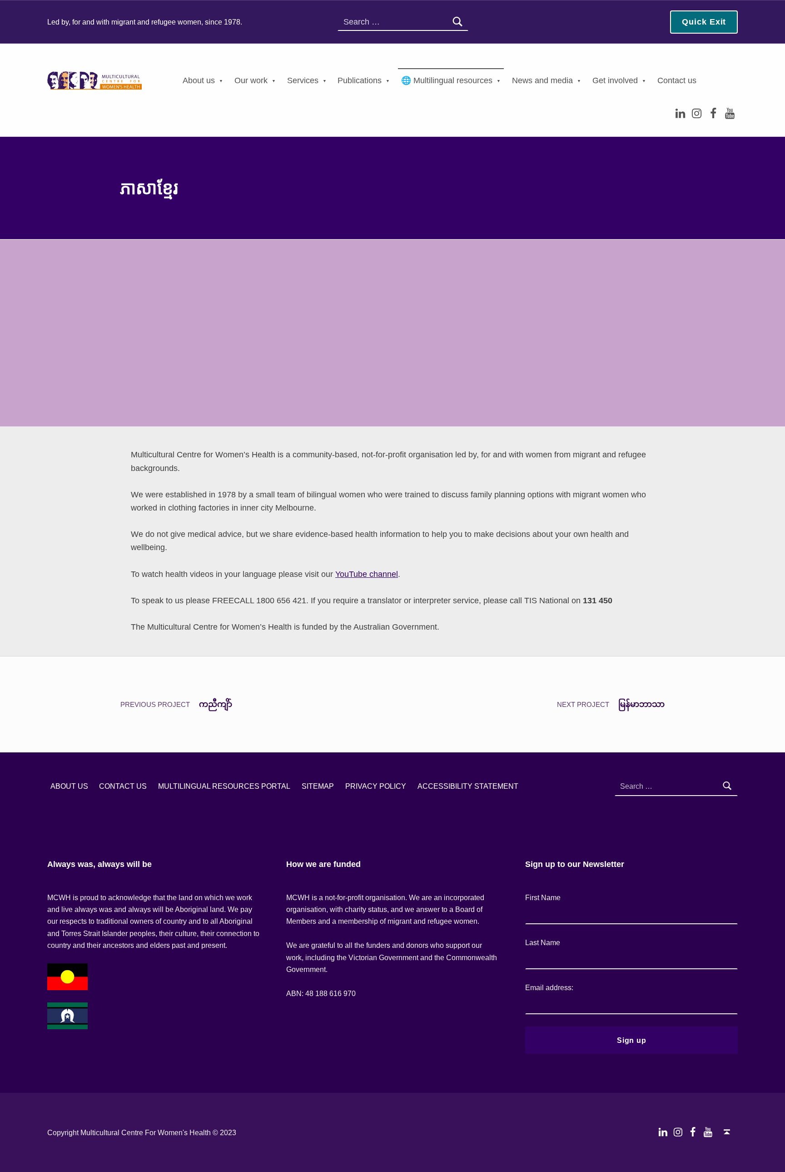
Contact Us (123, 786)
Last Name (542, 942)
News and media (542, 80)
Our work (251, 80)
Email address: (549, 987)
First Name (543, 897)
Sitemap (318, 786)
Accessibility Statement (467, 786)
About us (199, 80)
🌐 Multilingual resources (446, 80)
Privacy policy (375, 786)
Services (302, 80)
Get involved (615, 80)
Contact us (676, 80)
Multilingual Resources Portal (224, 786)
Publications (360, 80)
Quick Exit (704, 21)
